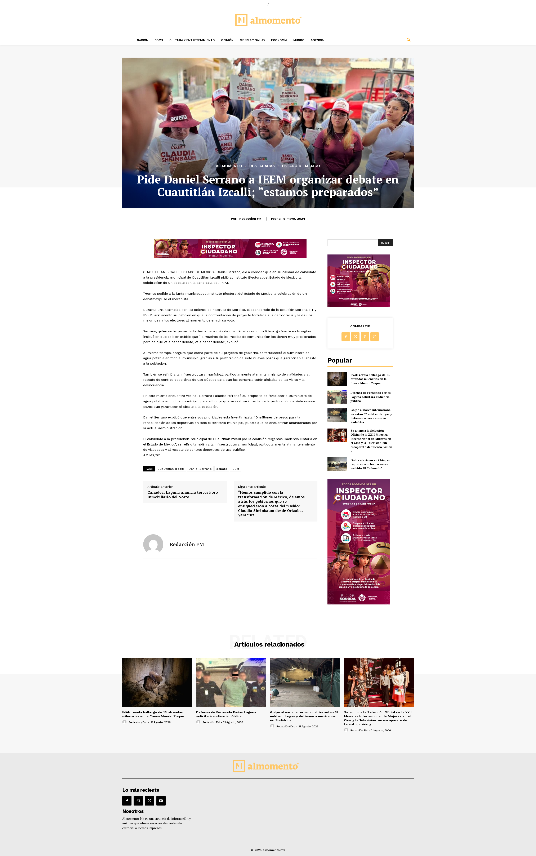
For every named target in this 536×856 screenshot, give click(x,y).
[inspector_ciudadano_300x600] (358, 603)
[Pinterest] (365, 336)
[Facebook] (345, 336)
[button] (381, 40)
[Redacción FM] (153, 544)
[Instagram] (138, 800)
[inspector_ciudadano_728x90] (230, 257)
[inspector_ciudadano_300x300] (358, 305)
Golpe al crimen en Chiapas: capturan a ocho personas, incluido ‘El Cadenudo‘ (370, 464)
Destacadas (262, 166)
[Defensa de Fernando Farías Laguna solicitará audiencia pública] (337, 397)
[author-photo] (125, 722)
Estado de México (301, 166)
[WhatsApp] (374, 336)
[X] (355, 336)
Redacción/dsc (138, 722)
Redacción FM (250, 219)
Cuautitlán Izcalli (170, 468)
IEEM (235, 468)
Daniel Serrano (200, 468)
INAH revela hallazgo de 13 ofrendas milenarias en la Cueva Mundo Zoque (370, 379)
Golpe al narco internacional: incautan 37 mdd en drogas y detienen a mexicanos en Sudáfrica (371, 416)
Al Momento (229, 166)
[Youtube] (161, 800)
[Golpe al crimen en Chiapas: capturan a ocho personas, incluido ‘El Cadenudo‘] (337, 464)
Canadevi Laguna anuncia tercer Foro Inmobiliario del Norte (182, 494)
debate (221, 468)
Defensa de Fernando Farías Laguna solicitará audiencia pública (370, 397)
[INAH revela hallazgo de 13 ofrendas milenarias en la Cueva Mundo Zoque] (337, 379)
